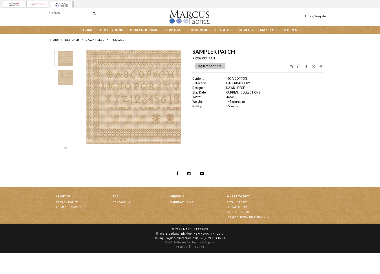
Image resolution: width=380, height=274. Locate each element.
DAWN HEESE (95, 39)
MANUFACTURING (181, 202)
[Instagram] (189, 173)
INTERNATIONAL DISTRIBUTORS (248, 216)
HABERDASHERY (238, 83)
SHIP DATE (174, 30)
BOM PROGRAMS (144, 30)
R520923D (118, 39)
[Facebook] (177, 173)
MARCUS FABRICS (195, 229)
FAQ (116, 196)
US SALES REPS (237, 207)
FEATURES (288, 30)
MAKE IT (267, 30)
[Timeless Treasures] (14, 4)
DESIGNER (72, 39)
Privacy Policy (67, 202)
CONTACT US (121, 202)
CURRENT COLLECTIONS (243, 92)
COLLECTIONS (111, 30)
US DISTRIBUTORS (239, 212)
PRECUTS (223, 30)
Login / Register (316, 16)
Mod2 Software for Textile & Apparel (190, 242)
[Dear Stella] (37, 4)
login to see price (210, 66)
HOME (88, 30)
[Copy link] (291, 66)
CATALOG (245, 30)
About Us (63, 196)
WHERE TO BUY (238, 196)
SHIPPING (177, 196)
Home (54, 39)
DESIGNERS (199, 30)
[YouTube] (202, 173)
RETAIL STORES (237, 202)
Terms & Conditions (71, 207)
